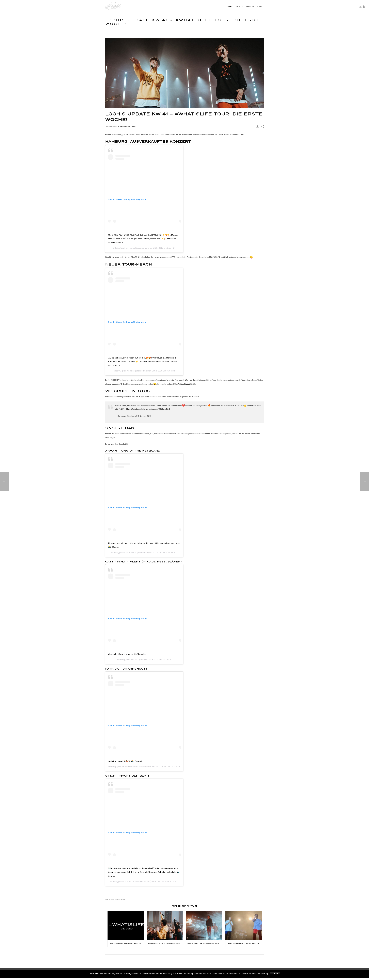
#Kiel (123, 409)
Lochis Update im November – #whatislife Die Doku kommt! (126, 944)
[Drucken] (257, 126)
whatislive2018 (120, 899)
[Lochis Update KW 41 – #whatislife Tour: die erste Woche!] (184, 73)
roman (132, 248)
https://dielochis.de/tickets (184, 384)
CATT (136, 659)
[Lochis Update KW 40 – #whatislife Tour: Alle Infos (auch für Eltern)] (243, 925)
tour (106, 899)
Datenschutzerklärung (258, 973)
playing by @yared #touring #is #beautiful (127, 654)
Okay (275, 973)
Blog (133, 126)
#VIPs (118, 409)
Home (229, 6)
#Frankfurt (130, 409)
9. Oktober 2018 (144, 416)
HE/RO (239, 6)
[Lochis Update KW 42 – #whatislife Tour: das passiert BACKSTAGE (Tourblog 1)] (204, 925)
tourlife (111, 899)
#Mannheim (140, 409)
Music (250, 6)
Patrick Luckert (131, 766)
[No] (365, 974)
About (261, 6)
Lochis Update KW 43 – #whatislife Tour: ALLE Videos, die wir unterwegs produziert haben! (165, 944)
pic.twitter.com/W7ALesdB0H (158, 409)
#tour (258, 405)
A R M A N (131, 552)
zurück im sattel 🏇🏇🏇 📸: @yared (125, 761)
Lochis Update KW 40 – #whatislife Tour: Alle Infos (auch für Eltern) (244, 944)
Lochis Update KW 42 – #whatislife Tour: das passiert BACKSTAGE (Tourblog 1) (205, 944)
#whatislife (251, 405)
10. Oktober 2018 (124, 126)
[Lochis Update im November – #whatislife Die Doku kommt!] (126, 925)
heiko (132, 371)
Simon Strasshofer (134, 881)
